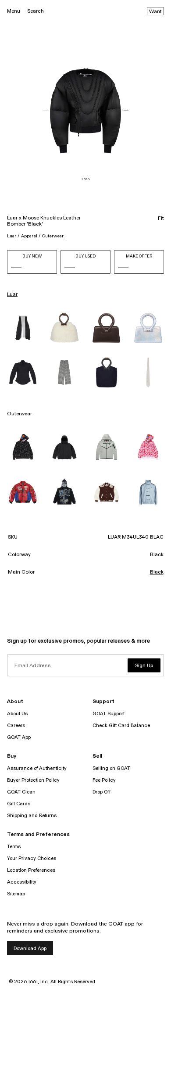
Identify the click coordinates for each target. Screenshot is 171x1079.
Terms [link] (14, 846)
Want (155, 11)
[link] (23, 328)
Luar (11, 236)
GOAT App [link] (19, 737)
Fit (161, 218)
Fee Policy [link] (104, 780)
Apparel (29, 236)
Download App (30, 948)
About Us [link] (17, 713)
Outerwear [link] (19, 414)
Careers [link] (16, 725)
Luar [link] (12, 294)
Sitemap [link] (16, 893)
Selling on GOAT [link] (111, 768)
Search (35, 11)
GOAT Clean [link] (21, 792)
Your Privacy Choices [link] (31, 858)
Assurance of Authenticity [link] (37, 768)
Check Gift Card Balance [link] (121, 725)
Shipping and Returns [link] (32, 815)
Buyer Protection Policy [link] (33, 780)
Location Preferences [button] (31, 870)
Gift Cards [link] (18, 803)
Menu (13, 11)
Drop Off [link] (101, 792)
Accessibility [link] (21, 882)
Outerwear (53, 236)
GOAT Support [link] (109, 713)
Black (157, 572)
